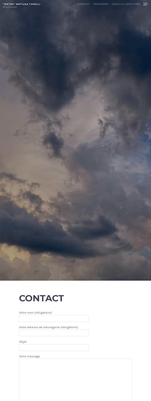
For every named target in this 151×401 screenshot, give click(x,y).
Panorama (101, 4)
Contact (84, 4)
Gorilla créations (126, 4)
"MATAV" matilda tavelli (21, 4)
